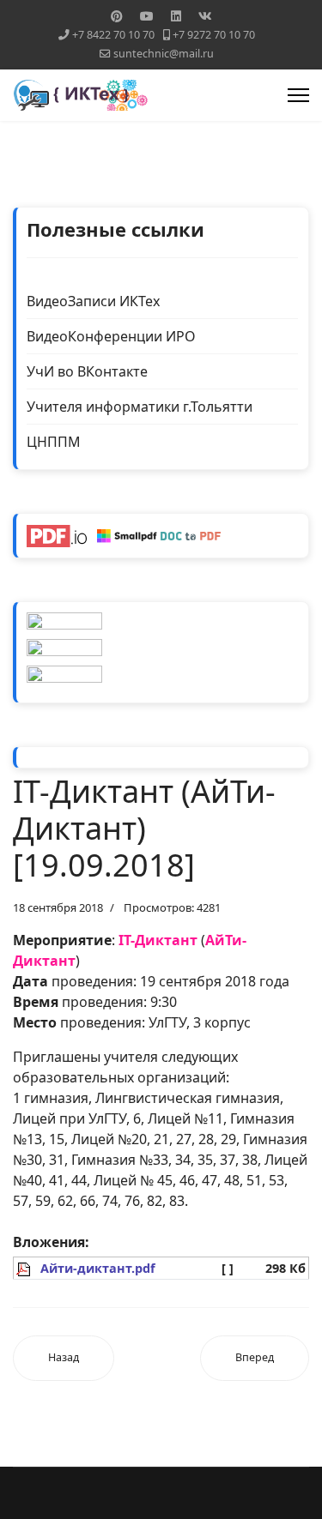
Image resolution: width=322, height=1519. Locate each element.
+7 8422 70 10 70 (113, 34)
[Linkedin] (176, 16)
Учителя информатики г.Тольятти (139, 406)
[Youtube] (147, 16)
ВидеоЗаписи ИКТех (93, 301)
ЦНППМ (54, 441)
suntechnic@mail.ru (163, 53)
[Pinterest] (117, 16)
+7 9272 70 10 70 (214, 34)
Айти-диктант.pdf (97, 1268)
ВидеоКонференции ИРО (111, 336)
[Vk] (205, 16)
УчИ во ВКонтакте (87, 371)
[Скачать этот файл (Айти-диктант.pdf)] (24, 1268)
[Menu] (298, 95)
